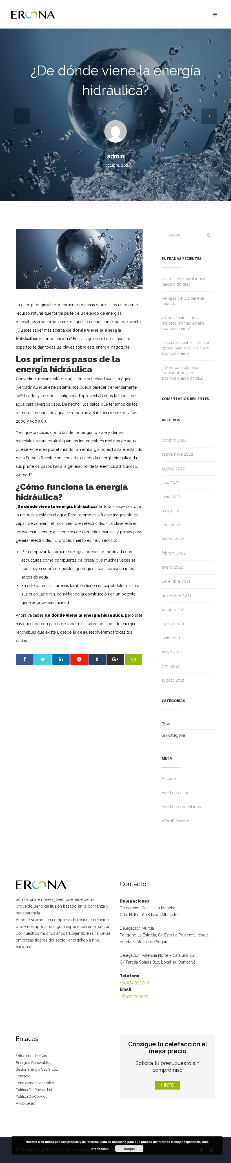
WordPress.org (175, 821)
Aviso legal (25, 1103)
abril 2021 (170, 666)
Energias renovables (33, 1062)
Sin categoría (173, 735)
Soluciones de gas (31, 1056)
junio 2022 (171, 496)
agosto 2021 (173, 623)
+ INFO (167, 1085)
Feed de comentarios (181, 807)
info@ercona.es (134, 996)
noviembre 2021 (176, 595)
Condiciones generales (35, 1083)
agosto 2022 (173, 468)
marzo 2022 (173, 539)
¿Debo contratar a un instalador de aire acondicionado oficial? (182, 373)
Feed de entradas (178, 792)
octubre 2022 (174, 440)
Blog (166, 724)
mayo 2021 (172, 652)
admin (115, 156)
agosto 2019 (173, 680)
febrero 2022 (174, 553)
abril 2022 (171, 525)
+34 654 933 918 (134, 982)
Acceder (169, 778)
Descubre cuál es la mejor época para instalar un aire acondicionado (186, 348)
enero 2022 (172, 567)
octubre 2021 (174, 609)
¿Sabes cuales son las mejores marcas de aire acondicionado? (183, 323)
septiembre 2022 (177, 454)
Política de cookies (31, 1096)
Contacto (23, 1076)
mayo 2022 (172, 510)
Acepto (129, 1148)
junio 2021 (171, 638)
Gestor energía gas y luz (37, 1069)
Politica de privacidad (34, 1090)
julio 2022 (171, 482)
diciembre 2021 (176, 581)
